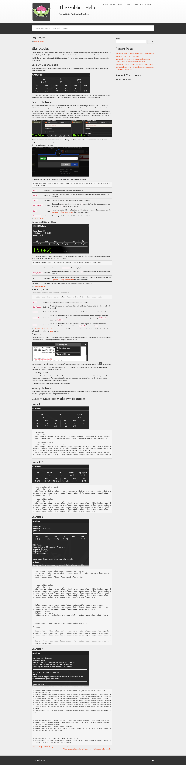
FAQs (120, 4)
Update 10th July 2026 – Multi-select (128, 56)
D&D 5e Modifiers (40, 286)
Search (118, 38)
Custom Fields (39, 219)
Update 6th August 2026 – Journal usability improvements (135, 53)
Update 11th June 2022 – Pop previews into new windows (51, 747)
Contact (128, 4)
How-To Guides (109, 4)
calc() (51, 331)
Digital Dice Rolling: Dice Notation (63, 212)
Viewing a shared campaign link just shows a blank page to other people (87, 749)
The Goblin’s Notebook (144, 4)
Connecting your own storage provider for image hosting (134, 64)
